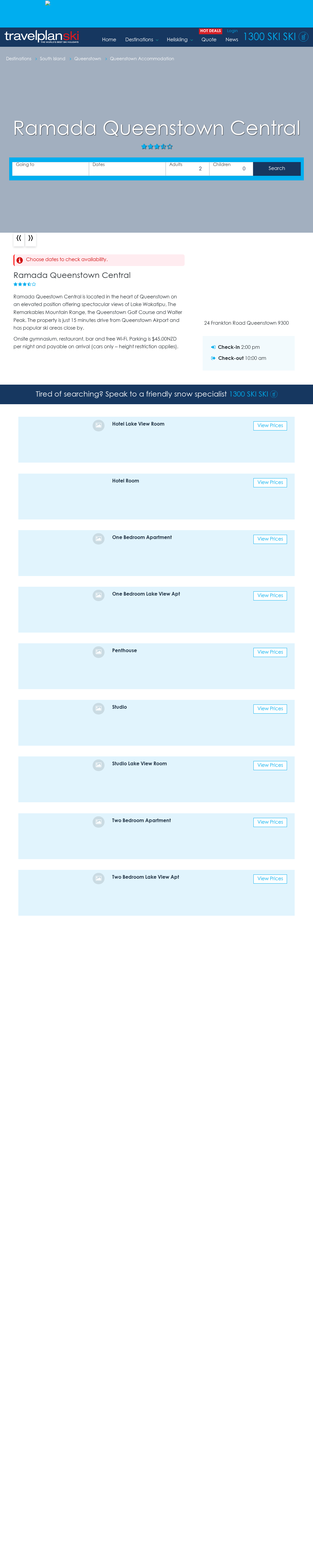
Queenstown (88, 59)
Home (109, 40)
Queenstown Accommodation (142, 59)
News (232, 40)
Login (232, 31)
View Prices (270, 425)
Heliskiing (177, 40)
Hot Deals (210, 31)
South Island (53, 59)
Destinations (139, 40)
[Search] (277, 169)
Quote (208, 40)
